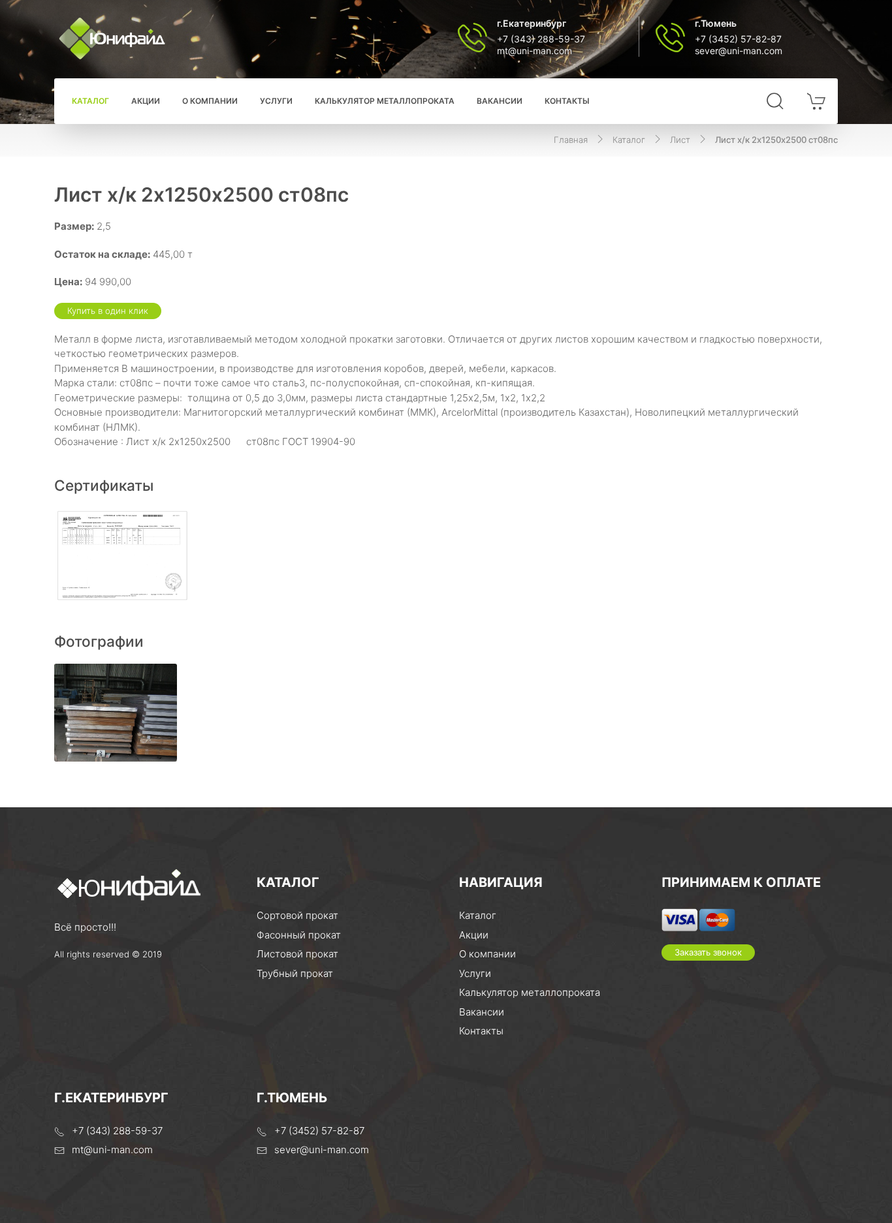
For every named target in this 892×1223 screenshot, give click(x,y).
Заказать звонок (708, 952)
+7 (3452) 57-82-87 (738, 38)
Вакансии (499, 101)
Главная (571, 139)
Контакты (567, 101)
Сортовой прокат (297, 915)
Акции (145, 101)
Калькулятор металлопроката (384, 101)
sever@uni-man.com (738, 50)
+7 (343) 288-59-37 (541, 38)
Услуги (276, 101)
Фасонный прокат (299, 935)
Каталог (90, 101)
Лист (680, 139)
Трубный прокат (295, 973)
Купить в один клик (107, 310)
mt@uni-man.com (534, 50)
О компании (210, 101)
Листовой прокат (297, 954)
